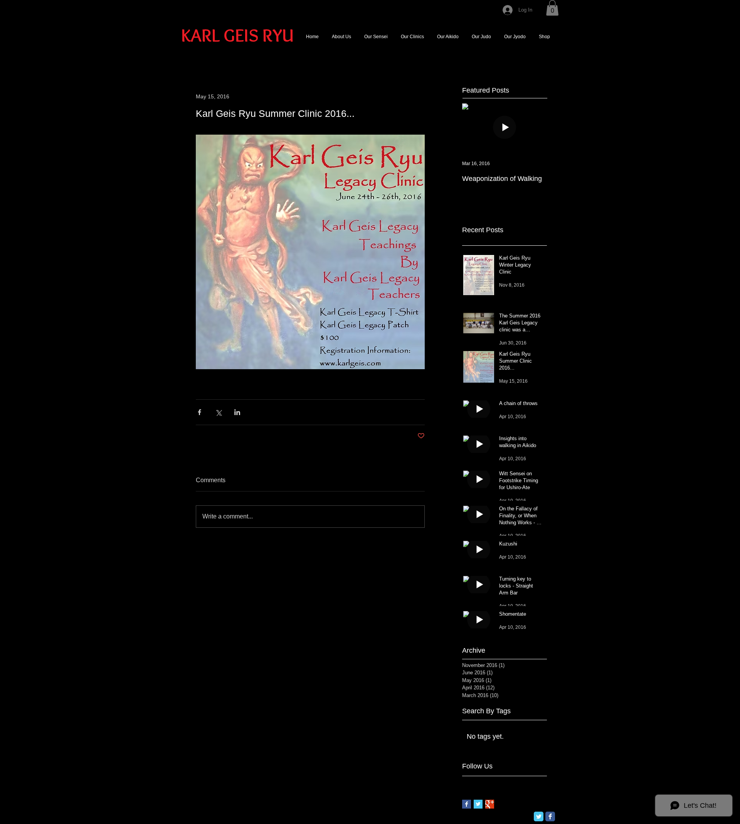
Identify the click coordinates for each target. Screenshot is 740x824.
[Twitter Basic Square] (478, 804)
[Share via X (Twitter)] (218, 412)
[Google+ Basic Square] (489, 804)
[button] (552, 8)
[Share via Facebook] (199, 412)
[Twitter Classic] (538, 816)
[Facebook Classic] (550, 816)
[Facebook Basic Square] (466, 804)
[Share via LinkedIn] (237, 412)
